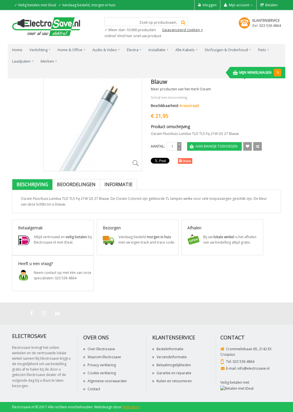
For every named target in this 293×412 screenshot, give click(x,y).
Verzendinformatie (172, 357)
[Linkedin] (57, 313)
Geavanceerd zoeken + (182, 29)
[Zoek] (183, 22)
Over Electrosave (101, 349)
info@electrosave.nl (253, 368)
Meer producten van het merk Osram (181, 89)
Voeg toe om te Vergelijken (257, 146)
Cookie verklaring (102, 373)
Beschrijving (32, 184)
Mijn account (239, 5)
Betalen (271, 5)
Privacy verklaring (102, 365)
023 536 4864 (270, 25)
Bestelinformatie (170, 349)
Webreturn (131, 407)
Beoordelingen (76, 184)
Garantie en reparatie (174, 373)
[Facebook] (31, 313)
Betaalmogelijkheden (174, 365)
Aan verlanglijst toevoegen (247, 146)
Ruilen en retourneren (174, 381)
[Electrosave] (46, 26)
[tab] (32, 184)
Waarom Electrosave (104, 357)
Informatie (118, 184)
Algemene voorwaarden (107, 381)
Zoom (135, 163)
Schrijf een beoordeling (169, 97)
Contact (94, 389)
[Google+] (44, 313)
